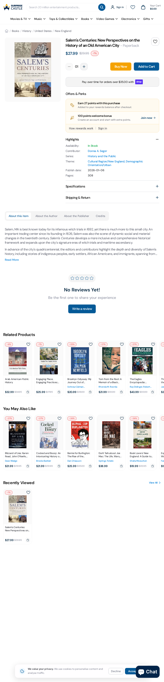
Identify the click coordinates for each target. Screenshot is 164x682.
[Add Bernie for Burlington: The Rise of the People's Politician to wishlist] (91, 418)
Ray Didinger (136, 386)
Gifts (146, 19)
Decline (116, 671)
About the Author (46, 216)
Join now (146, 118)
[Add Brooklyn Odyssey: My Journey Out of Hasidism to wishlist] (91, 344)
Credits (100, 216)
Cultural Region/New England (106, 161)
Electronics (128, 19)
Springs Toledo (106, 460)
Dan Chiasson (74, 460)
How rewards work (81, 128)
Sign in (102, 128)
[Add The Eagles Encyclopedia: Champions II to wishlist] (153, 344)
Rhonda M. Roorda (108, 386)
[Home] (6, 31)
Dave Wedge (11, 460)
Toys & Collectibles (61, 19)
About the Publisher (76, 216)
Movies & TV (18, 19)
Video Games (105, 19)
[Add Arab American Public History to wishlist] (28, 344)
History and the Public (102, 156)
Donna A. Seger (97, 151)
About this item (19, 216)
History (26, 31)
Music (38, 19)
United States (43, 31)
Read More (12, 260)
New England (63, 31)
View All (153, 482)
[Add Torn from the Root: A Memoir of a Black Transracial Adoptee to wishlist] (122, 344)
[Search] (101, 7)
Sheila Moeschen (138, 460)
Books (85, 19)
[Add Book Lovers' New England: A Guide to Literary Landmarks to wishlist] (153, 418)
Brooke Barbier (43, 460)
